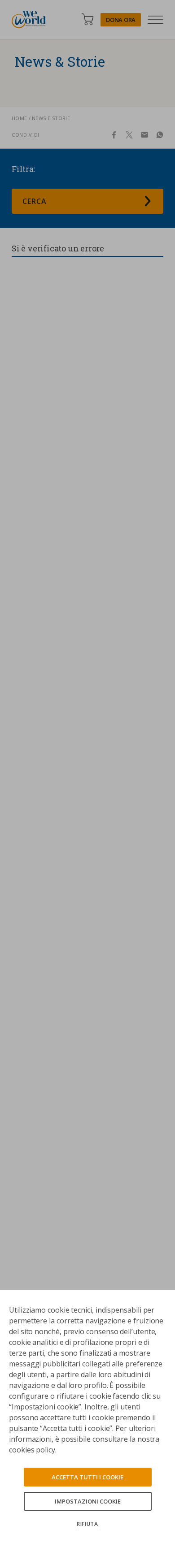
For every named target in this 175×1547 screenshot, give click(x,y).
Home (19, 118)
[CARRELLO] (87, 19)
